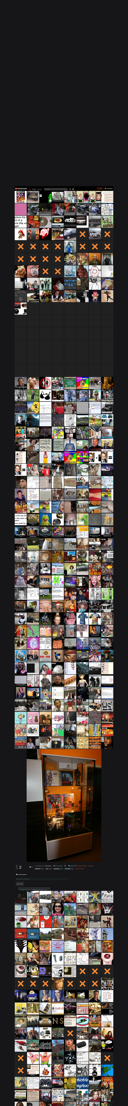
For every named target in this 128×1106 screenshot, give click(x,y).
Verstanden (114, 1102)
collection (37, 682)
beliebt (34, 3)
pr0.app (100, 2)
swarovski (67, 682)
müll (38, 3)
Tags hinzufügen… (80, 682)
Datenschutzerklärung (59, 1103)
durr (47, 682)
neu (30, 3)
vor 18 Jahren (38, 680)
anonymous (48, 680)
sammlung (56, 682)
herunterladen (83, 680)
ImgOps (72, 680)
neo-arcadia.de (59, 680)
